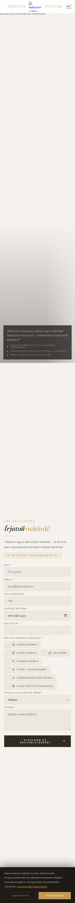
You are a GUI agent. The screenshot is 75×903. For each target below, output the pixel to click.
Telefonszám (14, 594)
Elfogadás (55, 895)
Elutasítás (20, 895)
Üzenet (9, 707)
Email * (9, 580)
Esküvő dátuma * (16, 609)
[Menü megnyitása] (69, 7)
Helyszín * (12, 624)
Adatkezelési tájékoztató (32, 886)
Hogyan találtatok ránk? (23, 693)
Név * (8, 565)
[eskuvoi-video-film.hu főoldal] (36, 7)
